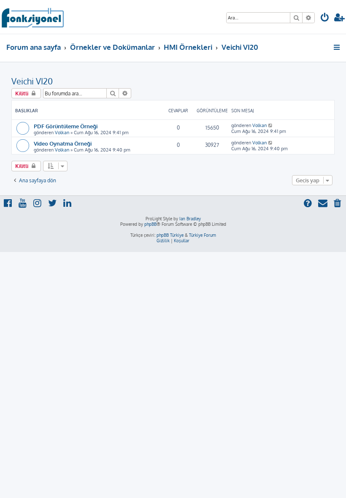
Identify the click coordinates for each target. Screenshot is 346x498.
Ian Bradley (190, 218)
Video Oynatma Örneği (63, 143)
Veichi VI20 (32, 81)
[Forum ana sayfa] (32, 17)
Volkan (62, 132)
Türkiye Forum (202, 235)
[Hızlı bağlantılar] (337, 47)
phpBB (150, 224)
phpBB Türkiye (170, 235)
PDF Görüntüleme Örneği (65, 126)
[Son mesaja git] (270, 125)
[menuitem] (325, 18)
